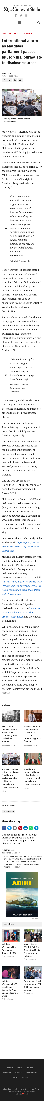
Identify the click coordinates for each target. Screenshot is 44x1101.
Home (10, 1067)
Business (7, 1072)
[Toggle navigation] (19, 22)
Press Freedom (25, 34)
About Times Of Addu (10, 1089)
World (15, 1077)
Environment (31, 1072)
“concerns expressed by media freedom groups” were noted (21, 612)
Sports (18, 1072)
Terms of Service (29, 1091)
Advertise (24, 1089)
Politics (12, 34)
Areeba (7, 73)
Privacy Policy (34, 1089)
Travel (25, 1077)
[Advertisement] (22, 1031)
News (4, 34)
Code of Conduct (15, 1091)
